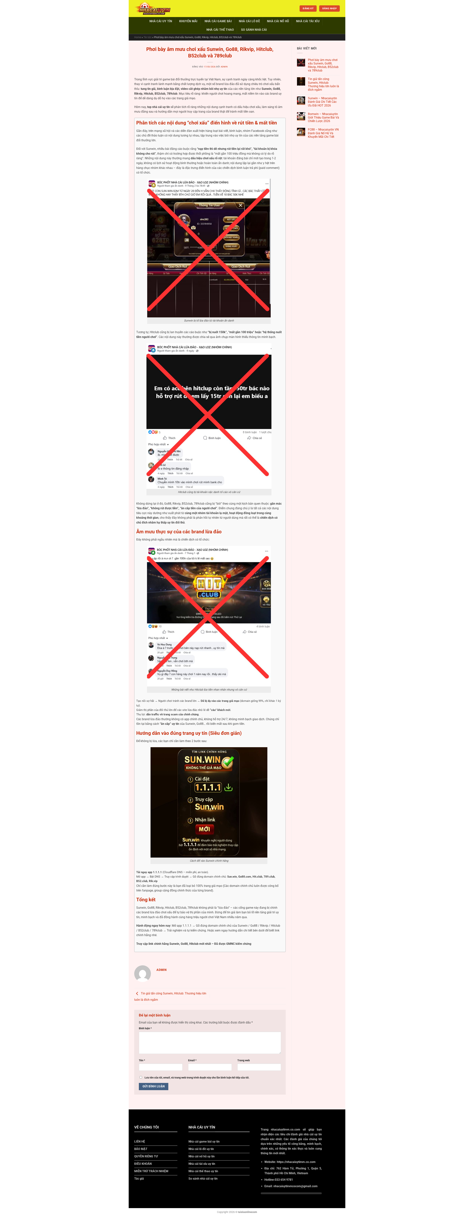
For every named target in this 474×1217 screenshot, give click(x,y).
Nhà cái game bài (218, 21)
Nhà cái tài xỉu (308, 21)
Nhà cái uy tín (160, 21)
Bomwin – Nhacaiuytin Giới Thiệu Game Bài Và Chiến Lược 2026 (323, 117)
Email (192, 1060)
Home (137, 37)
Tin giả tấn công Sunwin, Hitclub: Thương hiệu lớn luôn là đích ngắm (323, 84)
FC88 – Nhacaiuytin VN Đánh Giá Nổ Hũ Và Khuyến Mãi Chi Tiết (323, 133)
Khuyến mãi (188, 21)
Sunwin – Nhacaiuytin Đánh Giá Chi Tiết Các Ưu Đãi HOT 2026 (322, 101)
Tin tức (147, 37)
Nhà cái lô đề (249, 21)
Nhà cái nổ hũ (278, 21)
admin (224, 67)
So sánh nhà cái (254, 29)
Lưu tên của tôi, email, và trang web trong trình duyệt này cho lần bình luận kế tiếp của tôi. (197, 1077)
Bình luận (145, 1028)
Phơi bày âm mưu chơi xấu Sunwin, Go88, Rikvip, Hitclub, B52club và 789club (323, 65)
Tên (142, 1060)
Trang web (243, 1060)
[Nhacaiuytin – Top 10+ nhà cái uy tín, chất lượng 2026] (152, 8)
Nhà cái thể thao (220, 29)
